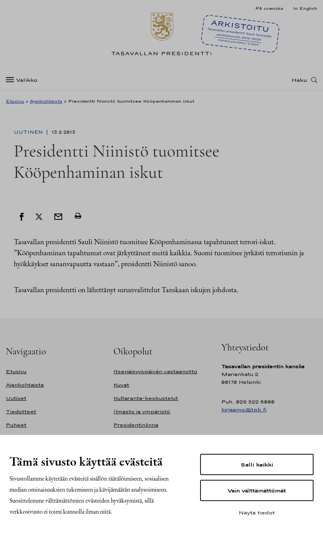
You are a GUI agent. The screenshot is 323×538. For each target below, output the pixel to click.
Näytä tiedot (257, 512)
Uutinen (29, 132)
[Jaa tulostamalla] (78, 216)
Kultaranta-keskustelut (145, 398)
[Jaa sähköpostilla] (58, 216)
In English (305, 8)
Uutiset (16, 398)
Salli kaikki (257, 464)
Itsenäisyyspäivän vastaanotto (155, 371)
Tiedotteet (21, 411)
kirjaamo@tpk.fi (244, 409)
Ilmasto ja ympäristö (141, 411)
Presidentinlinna (135, 425)
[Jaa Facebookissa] (22, 216)
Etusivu (15, 101)
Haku (299, 79)
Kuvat (121, 384)
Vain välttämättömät (257, 490)
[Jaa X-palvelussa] (39, 216)
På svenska (269, 8)
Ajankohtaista (46, 101)
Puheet (16, 425)
